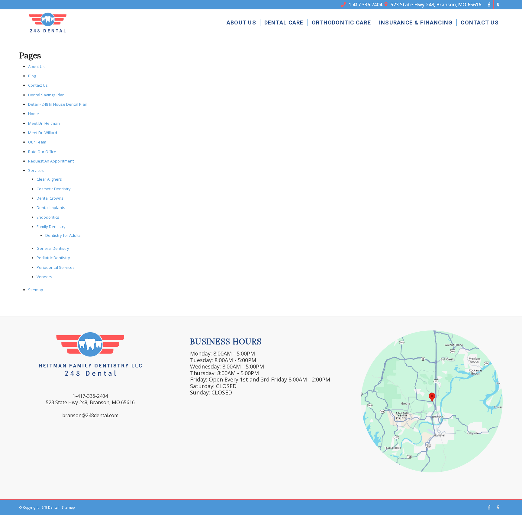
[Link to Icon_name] (498, 4)
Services (36, 170)
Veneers (44, 276)
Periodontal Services (56, 267)
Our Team (37, 142)
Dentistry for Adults (63, 235)
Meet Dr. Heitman (44, 123)
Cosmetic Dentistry (54, 189)
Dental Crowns (50, 198)
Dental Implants (51, 207)
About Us (36, 66)
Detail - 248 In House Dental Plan (57, 104)
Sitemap (35, 289)
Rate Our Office (42, 151)
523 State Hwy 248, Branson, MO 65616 (433, 4)
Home (33, 113)
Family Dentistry (51, 226)
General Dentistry (53, 248)
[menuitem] (241, 22)
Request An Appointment (51, 161)
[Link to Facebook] (489, 4)
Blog (32, 76)
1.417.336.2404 (361, 4)
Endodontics (48, 217)
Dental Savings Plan (46, 95)
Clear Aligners (49, 179)
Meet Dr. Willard (42, 132)
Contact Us (38, 85)
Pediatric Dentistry (53, 257)
